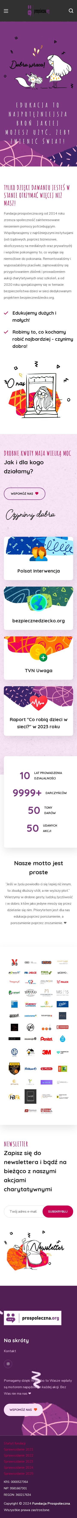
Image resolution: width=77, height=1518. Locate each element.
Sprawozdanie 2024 (18, 1467)
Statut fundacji (14, 1443)
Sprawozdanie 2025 (18, 1473)
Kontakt (10, 1351)
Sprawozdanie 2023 (18, 1461)
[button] (71, 11)
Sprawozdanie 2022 (18, 1455)
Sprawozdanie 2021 (18, 1449)
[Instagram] (8, 1364)
